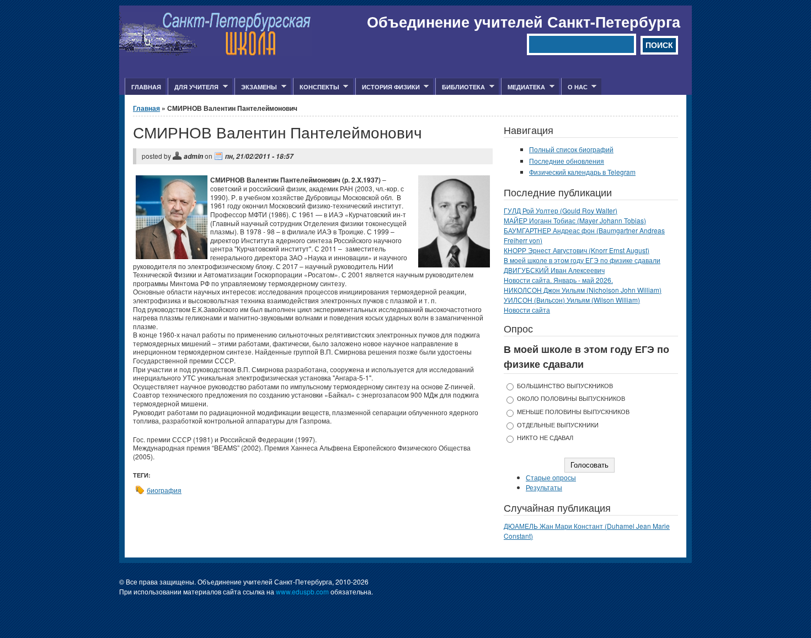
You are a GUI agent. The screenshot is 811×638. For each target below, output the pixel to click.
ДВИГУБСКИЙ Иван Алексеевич (554, 270)
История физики (387, 87)
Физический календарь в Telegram (582, 171)
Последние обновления (566, 160)
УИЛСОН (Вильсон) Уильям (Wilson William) (572, 299)
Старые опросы (551, 477)
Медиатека (523, 87)
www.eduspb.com (302, 591)
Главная (146, 87)
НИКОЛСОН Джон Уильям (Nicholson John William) (582, 289)
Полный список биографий (571, 149)
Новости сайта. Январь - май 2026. (558, 280)
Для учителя (193, 87)
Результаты (544, 487)
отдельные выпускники (558, 425)
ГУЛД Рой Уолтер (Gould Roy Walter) (560, 210)
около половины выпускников (571, 398)
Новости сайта (527, 309)
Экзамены (255, 87)
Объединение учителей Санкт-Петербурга (523, 21)
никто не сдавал (545, 437)
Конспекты (316, 87)
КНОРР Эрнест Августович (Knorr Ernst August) (576, 250)
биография (164, 490)
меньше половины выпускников (573, 412)
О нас (574, 87)
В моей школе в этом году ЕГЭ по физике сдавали (582, 260)
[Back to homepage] (215, 52)
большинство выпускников (565, 386)
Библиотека (460, 87)
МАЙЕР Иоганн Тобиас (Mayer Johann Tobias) (575, 220)
